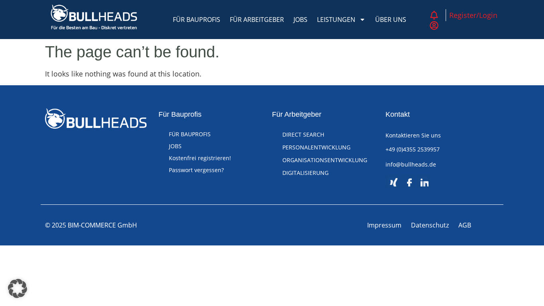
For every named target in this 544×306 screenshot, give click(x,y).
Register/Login (473, 15)
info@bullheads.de (410, 164)
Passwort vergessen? (196, 170)
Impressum (384, 225)
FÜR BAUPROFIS (196, 19)
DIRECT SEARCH (303, 134)
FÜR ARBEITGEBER (257, 19)
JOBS (300, 19)
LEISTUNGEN (336, 19)
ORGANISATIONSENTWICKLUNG (324, 160)
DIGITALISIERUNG (305, 173)
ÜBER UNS (390, 19)
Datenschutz (430, 225)
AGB (464, 225)
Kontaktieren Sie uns (413, 135)
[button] (17, 288)
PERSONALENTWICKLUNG (316, 147)
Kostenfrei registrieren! (200, 158)
